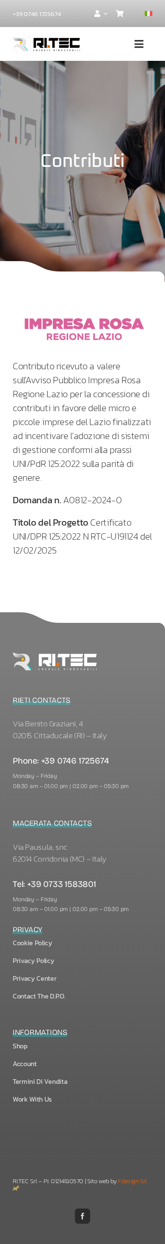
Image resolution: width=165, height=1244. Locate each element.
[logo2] (46, 38)
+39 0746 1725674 (75, 761)
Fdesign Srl (132, 1181)
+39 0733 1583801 (61, 884)
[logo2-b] (55, 653)
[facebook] (82, 1216)
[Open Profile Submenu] (103, 13)
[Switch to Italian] (148, 13)
